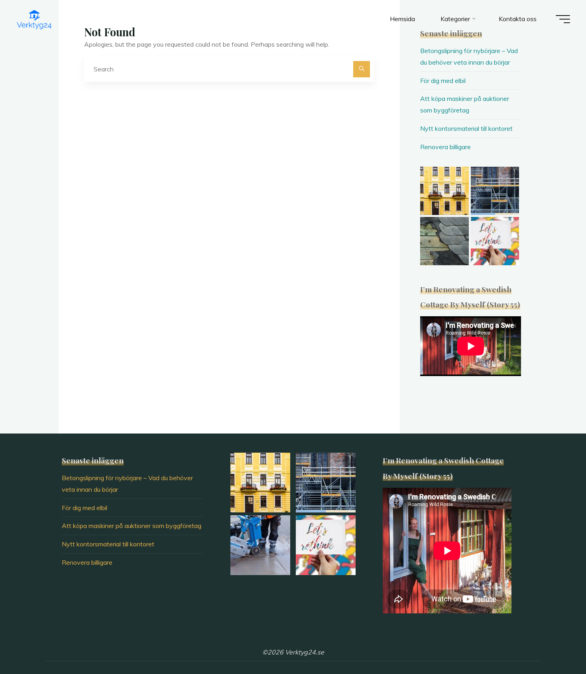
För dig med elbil (443, 81)
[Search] (361, 69)
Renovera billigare (445, 147)
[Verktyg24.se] (34, 19)
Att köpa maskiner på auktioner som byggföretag (131, 526)
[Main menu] (563, 19)
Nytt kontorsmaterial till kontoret (466, 128)
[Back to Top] (555, 643)
